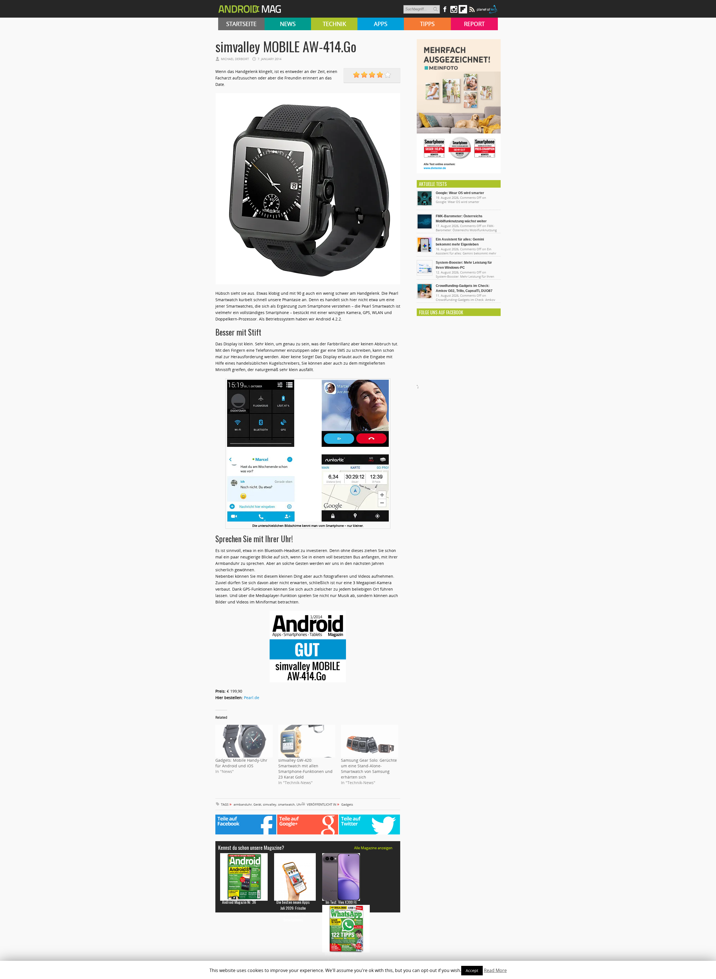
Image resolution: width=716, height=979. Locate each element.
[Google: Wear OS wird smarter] (424, 204)
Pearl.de (251, 697)
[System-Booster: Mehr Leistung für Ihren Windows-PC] (424, 274)
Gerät (257, 804)
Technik (334, 24)
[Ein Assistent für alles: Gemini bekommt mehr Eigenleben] (424, 251)
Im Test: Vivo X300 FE (341, 902)
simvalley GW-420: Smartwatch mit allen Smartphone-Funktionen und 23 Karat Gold (305, 769)
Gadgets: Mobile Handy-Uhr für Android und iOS (241, 763)
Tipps (427, 24)
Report (474, 24)
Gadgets (347, 804)
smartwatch (286, 804)
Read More (495, 970)
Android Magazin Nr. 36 (239, 902)
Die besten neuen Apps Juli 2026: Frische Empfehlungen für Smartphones (293, 911)
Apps (380, 24)
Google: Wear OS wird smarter (460, 193)
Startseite (241, 24)
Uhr (299, 804)
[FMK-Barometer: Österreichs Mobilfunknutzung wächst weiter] (424, 227)
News (288, 24)
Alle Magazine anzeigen (373, 847)
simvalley (269, 804)
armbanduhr (243, 804)
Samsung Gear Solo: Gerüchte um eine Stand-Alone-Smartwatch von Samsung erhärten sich (369, 769)
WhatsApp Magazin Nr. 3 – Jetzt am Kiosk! (341, 957)
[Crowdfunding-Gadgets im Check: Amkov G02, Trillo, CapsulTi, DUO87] (424, 297)
